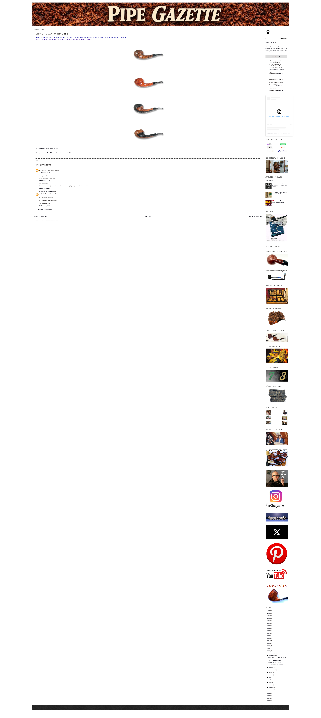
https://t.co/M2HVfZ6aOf (275, 86)
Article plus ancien (255, 216)
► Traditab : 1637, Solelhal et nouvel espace (279, 193)
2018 (268, 630)
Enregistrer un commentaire (45, 209)
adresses (279, 46)
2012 (268, 646)
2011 (268, 648)
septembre (272, 670)
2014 (268, 640)
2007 (268, 698)
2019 (268, 628)
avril (270, 682)
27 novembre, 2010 (44, 172)
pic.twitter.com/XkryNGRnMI (276, 69)
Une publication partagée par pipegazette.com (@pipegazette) (283, 133)
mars (270, 685)
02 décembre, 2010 (44, 206)
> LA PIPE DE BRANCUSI (275, 660)
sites (286, 50)
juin (270, 677)
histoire (267, 50)
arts (278, 50)
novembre (271, 655)
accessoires (273, 50)
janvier (271, 690)
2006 (268, 700)
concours (267, 48)
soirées (278, 48)
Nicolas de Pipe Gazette (46, 191)
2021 (268, 623)
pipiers (275, 46)
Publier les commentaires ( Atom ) (50, 220)
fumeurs (285, 46)
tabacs (267, 46)
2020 (268, 625)
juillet (270, 675)
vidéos (273, 48)
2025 (268, 613)
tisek (40, 168)
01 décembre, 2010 (44, 188)
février (270, 687)
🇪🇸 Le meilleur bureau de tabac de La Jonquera (279, 201)
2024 (268, 615)
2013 (268, 643)
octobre (271, 667)
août (270, 672)
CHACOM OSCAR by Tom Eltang (277, 657)
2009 (268, 693)
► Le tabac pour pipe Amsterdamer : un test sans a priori (279, 185)
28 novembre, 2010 (44, 180)
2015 (268, 638)
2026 (268, 610)
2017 (268, 633)
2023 (268, 618)
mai (270, 680)
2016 (268, 635)
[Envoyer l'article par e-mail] (37, 160)
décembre (271, 653)
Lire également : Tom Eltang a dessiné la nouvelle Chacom (55, 153)
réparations (268, 51)
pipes (271, 46)
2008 (268, 695)
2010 (268, 651)
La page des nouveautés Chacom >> (48, 148)
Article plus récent (40, 216)
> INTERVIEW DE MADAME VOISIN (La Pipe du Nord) (275, 663)
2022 (268, 620)
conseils (282, 50)
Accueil (148, 216)
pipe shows (284, 48)
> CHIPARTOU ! (269, 180)
